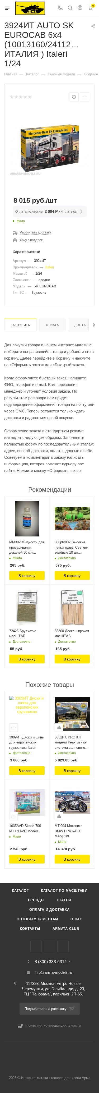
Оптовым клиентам (37, 919)
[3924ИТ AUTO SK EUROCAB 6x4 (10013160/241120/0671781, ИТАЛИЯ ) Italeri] (49, 148)
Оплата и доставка (49, 910)
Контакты (30, 929)
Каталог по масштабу (64, 891)
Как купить (20, 325)
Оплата (52, 325)
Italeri (49, 267)
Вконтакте (36, 946)
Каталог (20, 891)
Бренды (36, 900)
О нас (76, 919)
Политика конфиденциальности (53, 1025)
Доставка (82, 325)
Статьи (64, 900)
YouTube (63, 946)
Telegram (49, 946)
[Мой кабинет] (80, 8)
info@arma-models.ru (53, 972)
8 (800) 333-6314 (51, 962)
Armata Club (66, 929)
